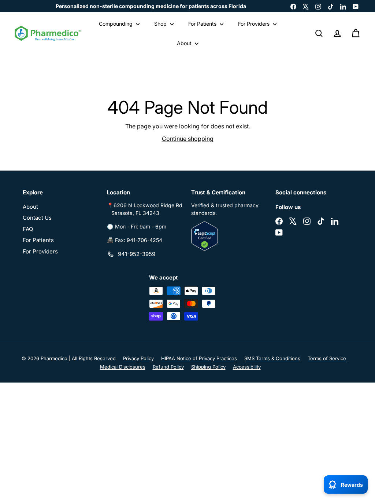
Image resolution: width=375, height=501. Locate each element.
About (185, 43)
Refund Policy (168, 367)
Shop (161, 24)
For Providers (254, 24)
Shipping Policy (208, 367)
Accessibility (247, 367)
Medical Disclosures (122, 367)
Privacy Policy (138, 358)
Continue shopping (188, 138)
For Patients (203, 24)
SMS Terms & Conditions (272, 358)
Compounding (116, 24)
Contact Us (37, 217)
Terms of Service (327, 358)
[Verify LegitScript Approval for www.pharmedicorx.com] (229, 236)
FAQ (28, 229)
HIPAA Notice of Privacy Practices (199, 358)
